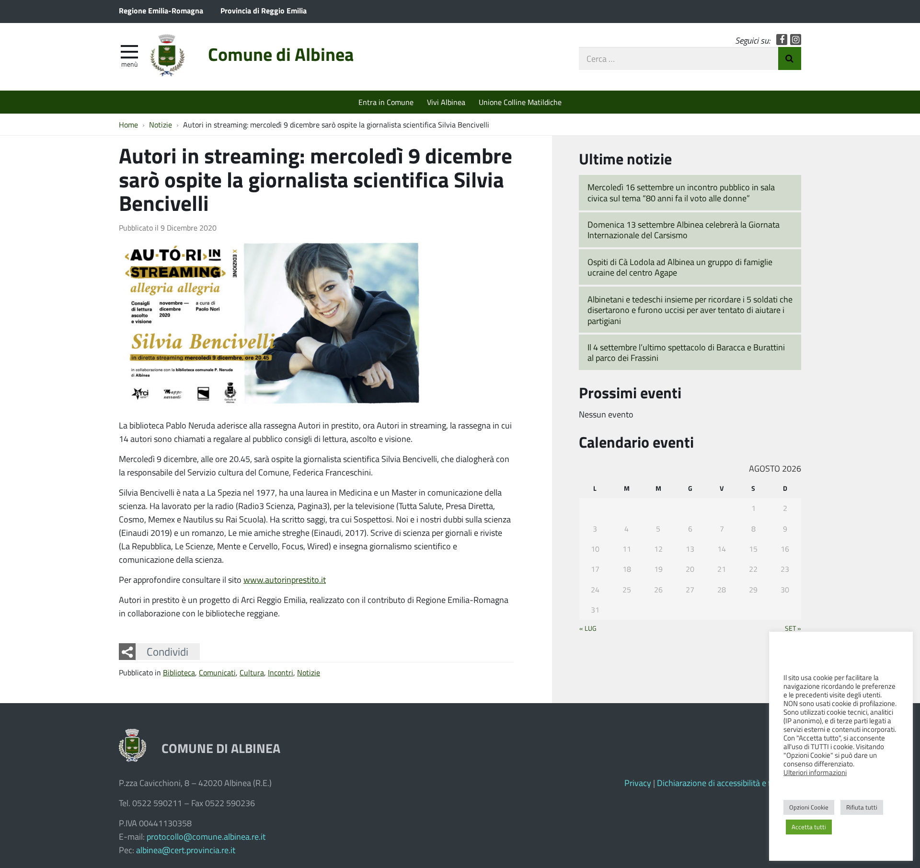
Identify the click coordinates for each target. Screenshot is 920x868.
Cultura (252, 672)
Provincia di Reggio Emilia (263, 10)
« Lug (588, 628)
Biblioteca (179, 672)
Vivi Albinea (446, 101)
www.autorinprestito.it (284, 579)
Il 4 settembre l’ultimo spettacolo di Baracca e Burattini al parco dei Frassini (686, 352)
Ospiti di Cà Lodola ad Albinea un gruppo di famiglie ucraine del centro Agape (679, 267)
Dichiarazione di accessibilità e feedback (729, 782)
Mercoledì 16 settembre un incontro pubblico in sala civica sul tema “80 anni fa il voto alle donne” (681, 192)
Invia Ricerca (789, 58)
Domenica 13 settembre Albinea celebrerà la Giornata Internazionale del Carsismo (683, 230)
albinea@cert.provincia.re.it (185, 850)
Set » (793, 628)
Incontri (280, 672)
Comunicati (217, 672)
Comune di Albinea (281, 54)
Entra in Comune (386, 101)
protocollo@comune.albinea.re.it (206, 836)
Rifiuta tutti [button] (861, 807)
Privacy (637, 782)
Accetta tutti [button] (809, 826)
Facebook (781, 39)
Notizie (308, 672)
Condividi (167, 651)
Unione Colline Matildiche (520, 101)
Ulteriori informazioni (815, 772)
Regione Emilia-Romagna (161, 10)
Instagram (795, 39)
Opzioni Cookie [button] (808, 807)
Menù (129, 64)
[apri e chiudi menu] (129, 50)
